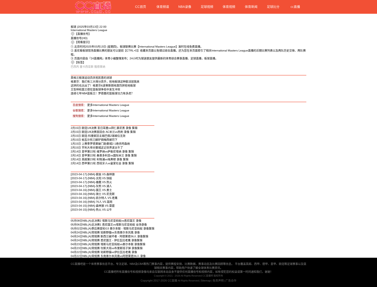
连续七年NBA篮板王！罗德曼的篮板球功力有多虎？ (102, 93)
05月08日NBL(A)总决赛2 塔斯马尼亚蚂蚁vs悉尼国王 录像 (106, 220)
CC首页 (140, 6)
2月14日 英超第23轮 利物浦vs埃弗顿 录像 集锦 (99, 159)
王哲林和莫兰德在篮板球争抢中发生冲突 (95, 89)
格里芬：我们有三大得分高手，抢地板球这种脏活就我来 (105, 81)
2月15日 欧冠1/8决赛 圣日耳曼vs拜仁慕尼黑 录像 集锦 (104, 127)
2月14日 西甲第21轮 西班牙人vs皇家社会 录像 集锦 (102, 163)
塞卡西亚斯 (86, 66)
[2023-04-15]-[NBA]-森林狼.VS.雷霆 (93, 205)
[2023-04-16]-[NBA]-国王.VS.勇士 (91, 190)
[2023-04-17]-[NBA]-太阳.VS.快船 (91, 178)
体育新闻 (251, 6)
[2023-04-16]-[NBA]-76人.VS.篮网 (91, 201)
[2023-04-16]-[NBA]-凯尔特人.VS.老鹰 (94, 197)
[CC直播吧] (93, 7)
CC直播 (172, 280)
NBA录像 (184, 6)
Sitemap (206, 280)
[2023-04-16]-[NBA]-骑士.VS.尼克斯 (93, 193)
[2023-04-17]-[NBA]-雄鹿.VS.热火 (91, 182)
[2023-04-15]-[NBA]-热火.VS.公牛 (91, 209)
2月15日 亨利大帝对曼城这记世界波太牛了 (97, 147)
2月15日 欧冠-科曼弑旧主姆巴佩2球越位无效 (98, 135)
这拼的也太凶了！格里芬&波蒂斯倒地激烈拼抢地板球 (103, 85)
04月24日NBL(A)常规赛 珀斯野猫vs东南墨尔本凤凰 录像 (105, 232)
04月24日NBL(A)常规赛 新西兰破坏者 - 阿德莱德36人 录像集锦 (109, 236)
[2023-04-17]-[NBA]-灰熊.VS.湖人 (91, 186)
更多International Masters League (108, 104)
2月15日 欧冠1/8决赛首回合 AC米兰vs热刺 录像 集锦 (103, 131)
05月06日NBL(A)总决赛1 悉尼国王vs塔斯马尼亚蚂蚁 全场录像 (109, 224)
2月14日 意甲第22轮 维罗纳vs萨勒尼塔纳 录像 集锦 (102, 151)
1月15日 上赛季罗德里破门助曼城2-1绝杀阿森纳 (100, 143)
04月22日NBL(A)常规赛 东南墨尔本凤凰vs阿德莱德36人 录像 (108, 256)
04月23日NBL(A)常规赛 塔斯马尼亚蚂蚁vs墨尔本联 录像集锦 (108, 244)
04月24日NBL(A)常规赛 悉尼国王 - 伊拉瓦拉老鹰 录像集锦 (106, 240)
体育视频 (229, 6)
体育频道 (162, 6)
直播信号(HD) (79, 38)
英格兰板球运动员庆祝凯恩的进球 (91, 77)
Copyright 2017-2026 (154, 280)
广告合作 (230, 280)
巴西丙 (75, 66)
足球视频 (207, 6)
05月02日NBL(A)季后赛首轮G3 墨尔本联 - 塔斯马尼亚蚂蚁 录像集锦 (112, 228)
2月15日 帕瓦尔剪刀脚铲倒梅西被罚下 (94, 139)
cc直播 (295, 6)
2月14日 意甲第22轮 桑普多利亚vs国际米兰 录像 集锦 (104, 155)
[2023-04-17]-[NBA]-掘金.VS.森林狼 (93, 174)
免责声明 (218, 280)
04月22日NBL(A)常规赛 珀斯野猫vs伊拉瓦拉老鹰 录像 (104, 252)
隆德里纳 (99, 66)
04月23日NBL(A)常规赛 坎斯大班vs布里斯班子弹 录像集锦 (107, 248)
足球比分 (273, 6)
